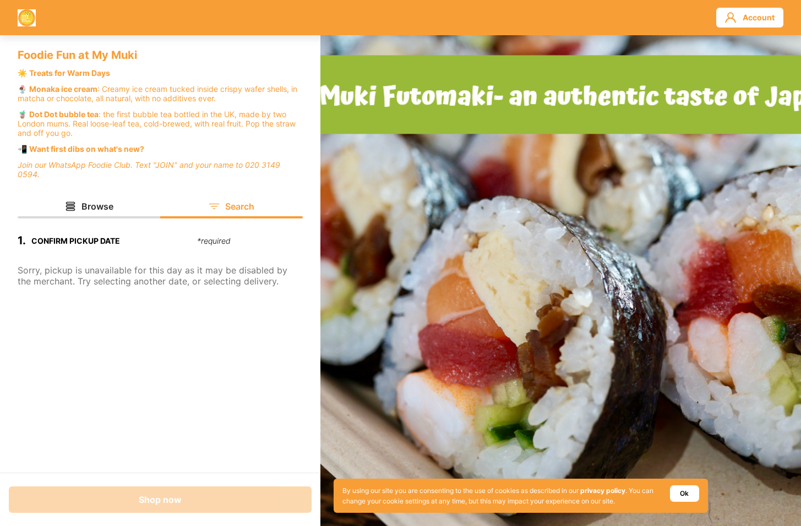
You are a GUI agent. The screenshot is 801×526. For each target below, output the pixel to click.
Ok (684, 493)
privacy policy (602, 490)
